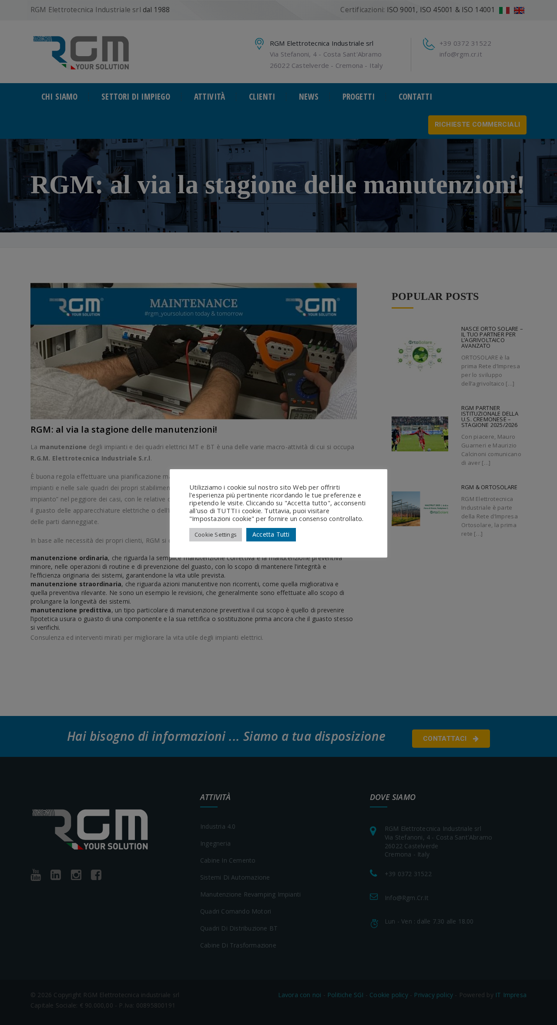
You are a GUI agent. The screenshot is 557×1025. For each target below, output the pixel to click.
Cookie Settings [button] (216, 534)
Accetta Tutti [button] (271, 534)
